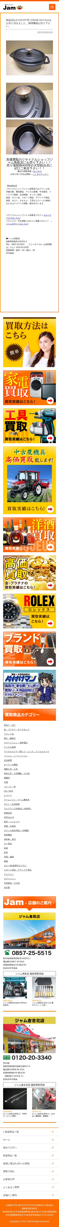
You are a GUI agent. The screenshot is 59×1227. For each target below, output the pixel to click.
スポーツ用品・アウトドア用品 (17, 870)
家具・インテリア (12, 822)
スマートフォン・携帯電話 (16, 743)
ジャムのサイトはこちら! (17, 224)
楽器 (6, 848)
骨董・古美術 (10, 826)
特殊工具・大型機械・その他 (17, 773)
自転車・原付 (10, 839)
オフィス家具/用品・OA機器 (16, 830)
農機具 (7, 778)
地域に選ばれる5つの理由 (16, 1163)
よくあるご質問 (11, 1187)
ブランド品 (9, 734)
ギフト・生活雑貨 (12, 804)
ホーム (6, 1139)
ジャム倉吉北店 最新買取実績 (29, 1085)
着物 (6, 861)
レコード (8, 795)
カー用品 (8, 844)
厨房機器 (8, 835)
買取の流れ (9, 1171)
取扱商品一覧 (12, 1131)
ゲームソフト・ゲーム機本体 (17, 800)
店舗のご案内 (10, 1195)
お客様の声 (9, 1179)
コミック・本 (10, 787)
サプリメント (10, 879)
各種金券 (8, 813)
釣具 (6, 852)
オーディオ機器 (11, 765)
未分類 (7, 887)
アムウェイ (9, 874)
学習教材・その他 (12, 883)
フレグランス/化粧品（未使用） (18, 808)
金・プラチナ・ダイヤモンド (17, 729)
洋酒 (6, 782)
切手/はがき (9, 817)
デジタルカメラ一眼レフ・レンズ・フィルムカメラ (26, 751)
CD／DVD (8, 791)
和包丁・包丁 (10, 725)
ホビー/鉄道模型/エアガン (15, 865)
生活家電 (8, 760)
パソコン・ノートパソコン (16, 756)
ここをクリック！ (41, 174)
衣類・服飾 (9, 857)
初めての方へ (10, 1147)
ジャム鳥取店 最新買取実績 (29, 973)
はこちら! (37, 171)
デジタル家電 (10, 747)
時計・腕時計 (10, 738)
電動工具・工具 (11, 769)
